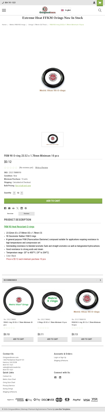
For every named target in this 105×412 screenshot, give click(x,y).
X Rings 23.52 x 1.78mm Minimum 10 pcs (52, 322)
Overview (10, 213)
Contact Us (7, 376)
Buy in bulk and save (23, 186)
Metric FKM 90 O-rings (17, 25)
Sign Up (63, 357)
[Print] (13, 208)
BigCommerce (41, 409)
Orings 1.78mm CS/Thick (37, 25)
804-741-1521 (10, 3)
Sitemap (24, 409)
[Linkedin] (22, 208)
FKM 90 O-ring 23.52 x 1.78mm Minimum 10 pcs (67, 25)
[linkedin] (60, 377)
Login (56, 357)
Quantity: (7, 193)
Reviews (26, 213)
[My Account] (94, 3)
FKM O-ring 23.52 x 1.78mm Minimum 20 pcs (18, 323)
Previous (97, 280)
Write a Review (41, 167)
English (68, 10)
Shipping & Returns (61, 361)
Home (4, 25)
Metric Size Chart (9, 379)
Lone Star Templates (62, 409)
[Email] (9, 208)
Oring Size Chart (9, 382)
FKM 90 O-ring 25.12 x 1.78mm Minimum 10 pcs (86, 323)
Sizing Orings (8, 389)
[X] (17, 208)
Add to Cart (18, 339)
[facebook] (55, 377)
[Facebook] (5, 208)
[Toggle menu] (4, 10)
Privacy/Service (9, 386)
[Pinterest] (26, 208)
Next (101, 280)
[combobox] (66, 10)
